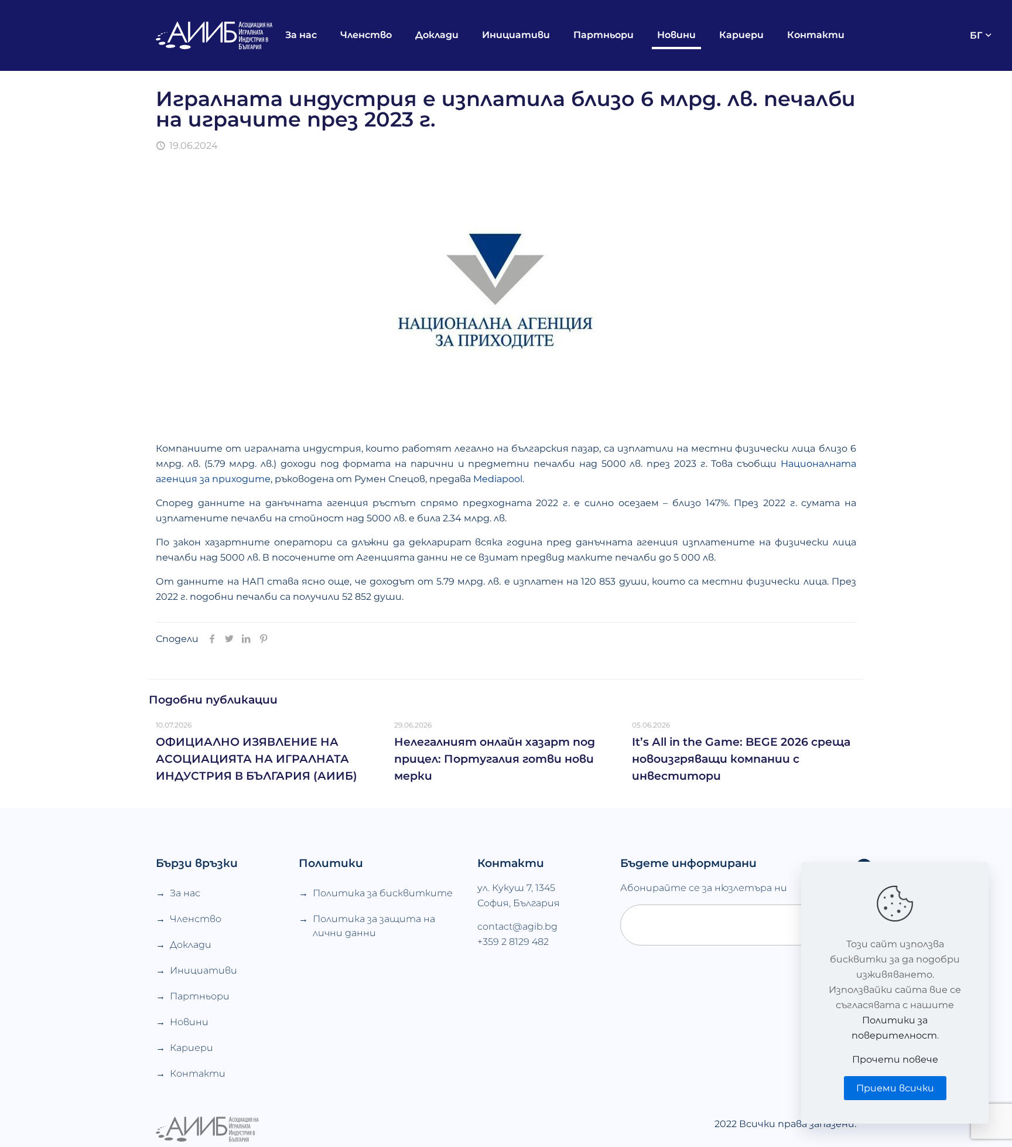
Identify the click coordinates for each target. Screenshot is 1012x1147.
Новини (189, 1021)
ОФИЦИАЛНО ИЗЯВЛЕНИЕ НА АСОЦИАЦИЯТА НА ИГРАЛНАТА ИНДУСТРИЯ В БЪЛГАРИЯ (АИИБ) (256, 759)
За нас (185, 893)
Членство (195, 918)
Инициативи (203, 970)
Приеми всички (895, 1088)
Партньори (200, 996)
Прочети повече (895, 1059)
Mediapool (497, 478)
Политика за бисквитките (383, 893)
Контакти (197, 1073)
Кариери (191, 1047)
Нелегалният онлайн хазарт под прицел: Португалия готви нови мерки (494, 759)
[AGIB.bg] (214, 35)
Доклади (190, 944)
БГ (976, 35)
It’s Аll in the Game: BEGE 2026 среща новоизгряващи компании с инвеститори (741, 759)
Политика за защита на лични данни (374, 925)
